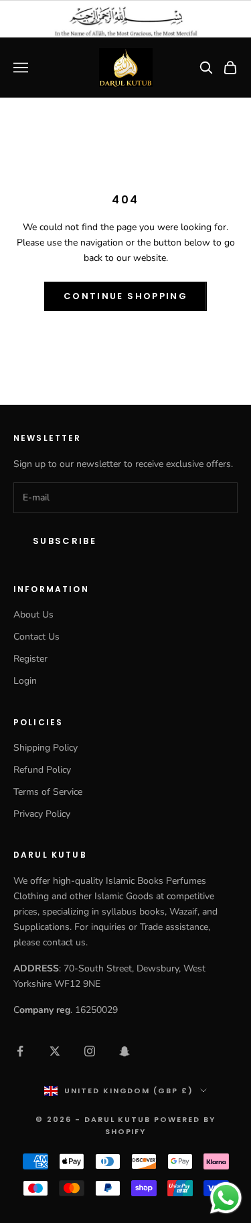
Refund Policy (42, 769)
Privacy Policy (41, 814)
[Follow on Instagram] (89, 1051)
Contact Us (36, 636)
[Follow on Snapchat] (124, 1051)
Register (30, 658)
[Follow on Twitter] (55, 1051)
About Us (33, 614)
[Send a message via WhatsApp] (225, 1198)
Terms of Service (47, 791)
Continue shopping (125, 296)
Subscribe (64, 541)
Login (25, 680)
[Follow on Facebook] (20, 1051)
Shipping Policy (45, 747)
